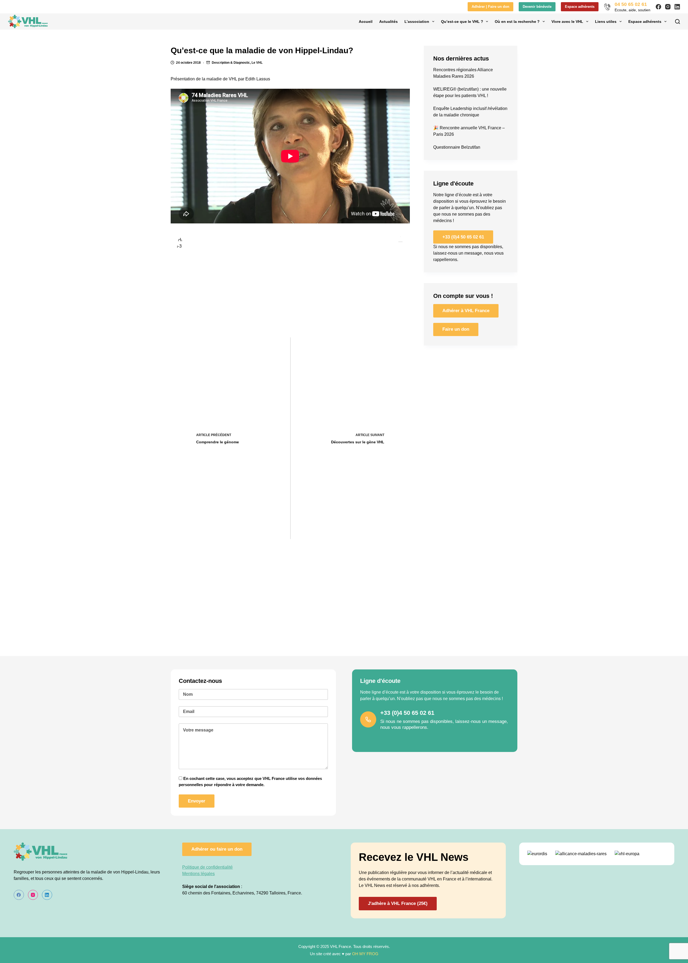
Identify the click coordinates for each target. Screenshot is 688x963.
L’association (416, 21)
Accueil (365, 21)
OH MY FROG (365, 953)
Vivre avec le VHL (567, 21)
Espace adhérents (579, 7)
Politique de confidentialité (207, 867)
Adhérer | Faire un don (490, 7)
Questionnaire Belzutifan (456, 147)
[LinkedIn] (677, 6)
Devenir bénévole (537, 7)
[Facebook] (658, 6)
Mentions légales (198, 873)
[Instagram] (668, 6)
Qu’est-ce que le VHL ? (462, 21)
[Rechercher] (677, 21)
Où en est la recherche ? (517, 21)
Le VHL (257, 63)
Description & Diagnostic (231, 63)
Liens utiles (606, 21)
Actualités (388, 21)
